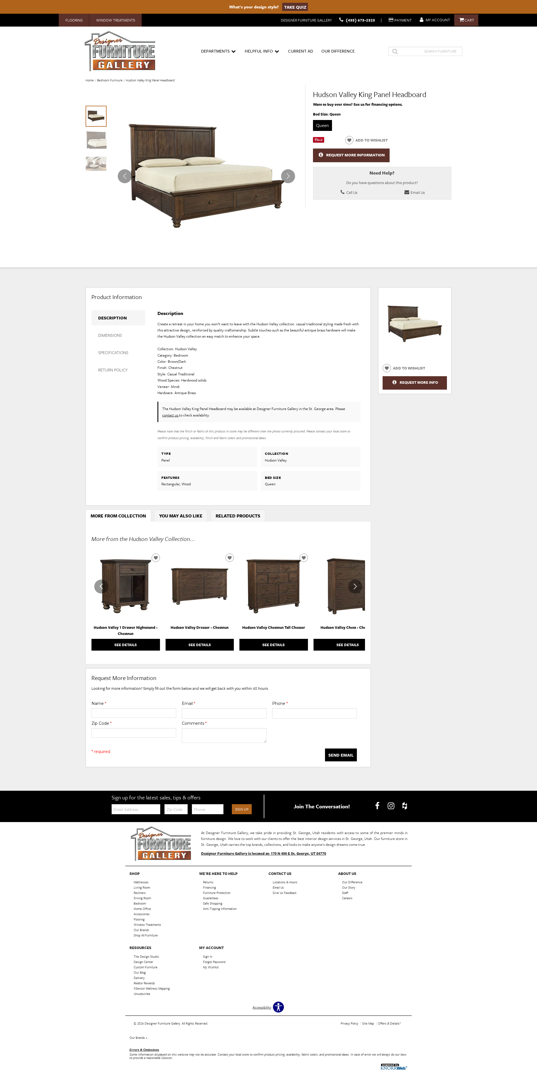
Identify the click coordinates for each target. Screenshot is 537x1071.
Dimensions (110, 335)
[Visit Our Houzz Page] (404, 806)
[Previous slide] (101, 587)
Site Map (368, 1023)
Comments (194, 723)
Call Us (351, 192)
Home (90, 80)
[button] (288, 176)
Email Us (417, 192)
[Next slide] (355, 587)
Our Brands (138, 1037)
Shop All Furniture (146, 935)
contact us (170, 415)
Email (188, 703)
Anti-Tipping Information (220, 908)
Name (98, 703)
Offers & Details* (389, 1023)
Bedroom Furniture (110, 80)
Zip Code (101, 723)
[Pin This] (318, 141)
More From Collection (118, 515)
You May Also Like (180, 515)
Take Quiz (295, 7)
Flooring (74, 20)
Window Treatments (115, 20)
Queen (322, 125)
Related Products (238, 515)
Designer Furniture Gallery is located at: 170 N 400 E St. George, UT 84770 (263, 853)
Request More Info (419, 382)
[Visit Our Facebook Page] (378, 806)
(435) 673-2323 (360, 20)
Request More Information (355, 155)
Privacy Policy (349, 1023)
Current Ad (300, 51)
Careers (347, 898)
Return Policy (113, 370)
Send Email (341, 755)
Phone (280, 703)
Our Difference (338, 51)
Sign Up (241, 809)
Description (112, 318)
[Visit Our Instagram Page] (391, 806)
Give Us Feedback (284, 892)
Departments (215, 51)
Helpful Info (259, 51)
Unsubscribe (142, 993)
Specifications (113, 352)
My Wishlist (211, 967)
